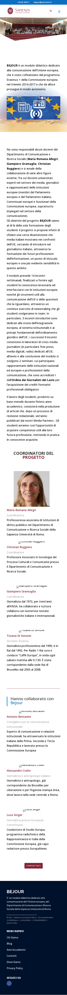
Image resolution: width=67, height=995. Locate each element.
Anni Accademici (16, 949)
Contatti (12, 955)
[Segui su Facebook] (9, 983)
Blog (9, 943)
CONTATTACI (33, 865)
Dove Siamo (14, 962)
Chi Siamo (12, 937)
